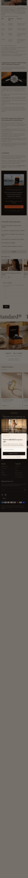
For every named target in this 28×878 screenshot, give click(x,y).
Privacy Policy (19, 456)
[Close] (25, 421)
